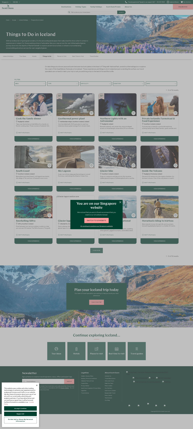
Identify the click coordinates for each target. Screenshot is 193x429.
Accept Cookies (20, 408)
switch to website (96, 220)
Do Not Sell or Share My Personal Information (20, 420)
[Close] (37, 385)
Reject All (20, 414)
